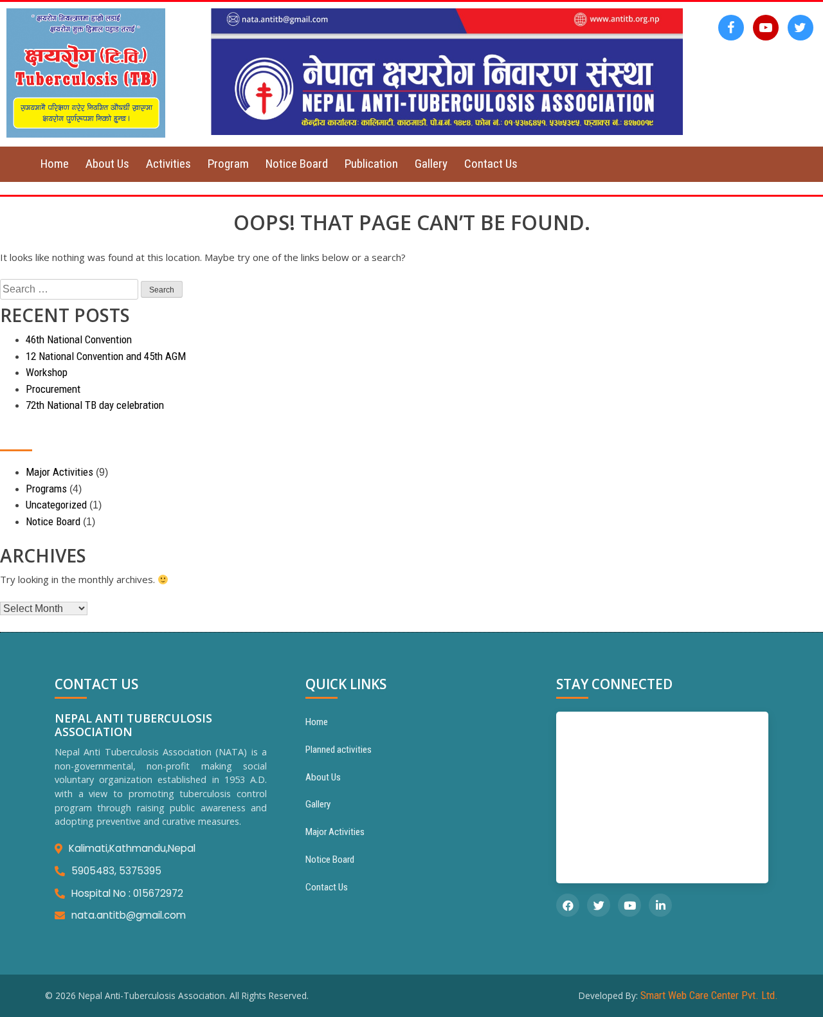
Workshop (47, 372)
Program (228, 163)
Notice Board (297, 163)
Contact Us (491, 163)
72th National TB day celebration (95, 405)
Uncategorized (56, 504)
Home (55, 163)
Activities (168, 163)
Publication (371, 163)
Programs (46, 488)
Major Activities (59, 471)
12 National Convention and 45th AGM (106, 356)
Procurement (53, 388)
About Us (107, 163)
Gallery (431, 163)
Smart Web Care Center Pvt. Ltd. (709, 995)
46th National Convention (79, 339)
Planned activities (338, 749)
